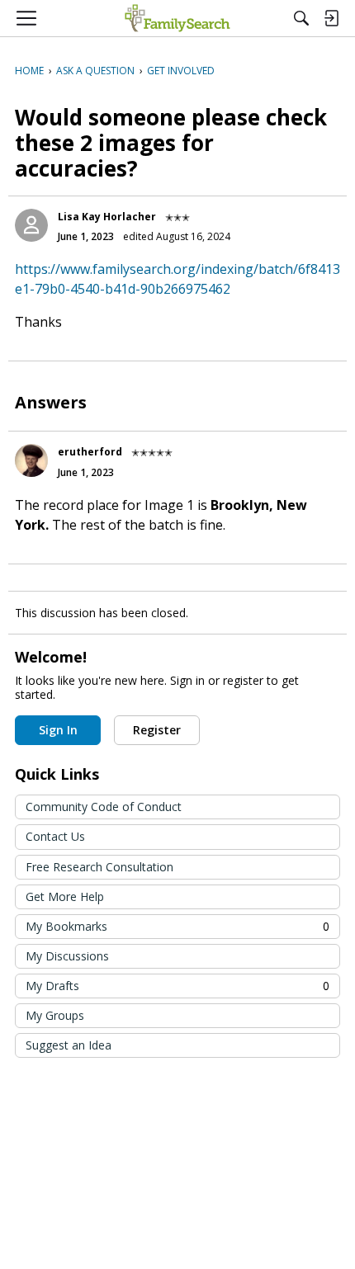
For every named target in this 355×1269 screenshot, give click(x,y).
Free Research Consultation (99, 867)
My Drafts (177, 985)
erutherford (90, 452)
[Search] (301, 18)
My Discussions (67, 956)
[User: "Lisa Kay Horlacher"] (31, 225)
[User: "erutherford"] (31, 460)
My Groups (55, 1015)
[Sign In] (331, 18)
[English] (177, 18)
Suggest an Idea (68, 1045)
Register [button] (157, 730)
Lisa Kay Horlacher (107, 217)
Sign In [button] (58, 730)
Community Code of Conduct (104, 806)
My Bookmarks (177, 926)
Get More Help (65, 896)
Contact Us (55, 836)
